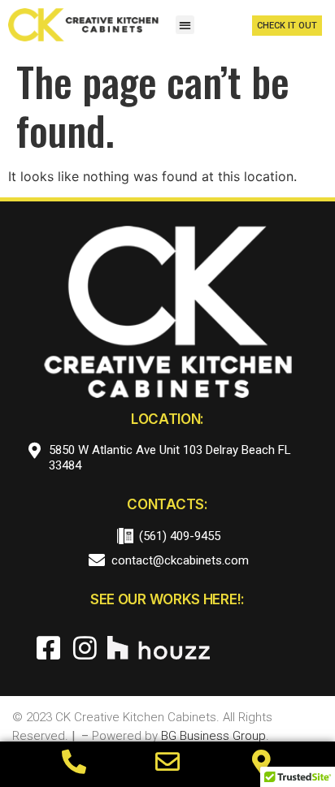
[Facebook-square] (49, 647)
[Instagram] (85, 647)
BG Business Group (213, 736)
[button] (185, 24)
